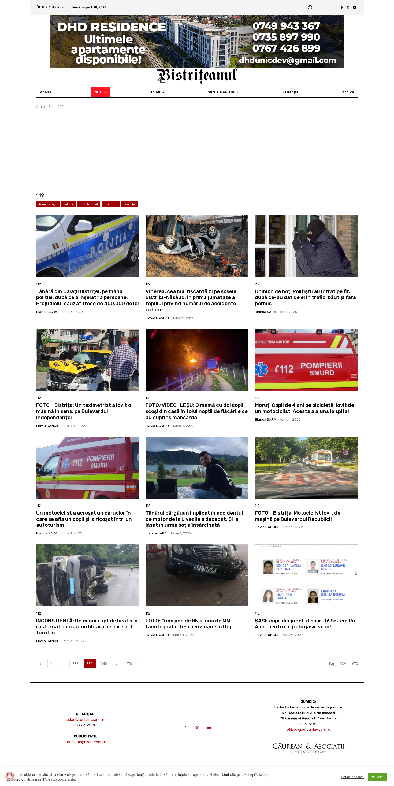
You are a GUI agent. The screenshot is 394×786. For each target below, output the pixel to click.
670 (129, 663)
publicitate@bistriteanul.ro (85, 742)
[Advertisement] (197, 150)
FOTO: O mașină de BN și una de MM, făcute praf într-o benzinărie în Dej (189, 624)
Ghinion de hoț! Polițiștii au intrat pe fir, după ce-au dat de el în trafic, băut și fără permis (305, 297)
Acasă (40, 106)
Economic (111, 204)
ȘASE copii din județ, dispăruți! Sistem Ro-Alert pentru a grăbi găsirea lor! (306, 624)
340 (104, 663)
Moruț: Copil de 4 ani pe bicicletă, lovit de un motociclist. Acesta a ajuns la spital (304, 408)
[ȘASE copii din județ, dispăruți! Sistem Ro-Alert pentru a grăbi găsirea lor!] (306, 575)
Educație (130, 204)
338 (75, 663)
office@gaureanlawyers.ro (308, 730)
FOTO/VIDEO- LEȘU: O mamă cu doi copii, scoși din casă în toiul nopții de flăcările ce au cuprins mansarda (197, 411)
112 (38, 284)
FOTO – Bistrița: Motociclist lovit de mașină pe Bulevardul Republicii (297, 516)
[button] (310, 7)
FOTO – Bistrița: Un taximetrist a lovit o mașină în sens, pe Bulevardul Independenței (83, 411)
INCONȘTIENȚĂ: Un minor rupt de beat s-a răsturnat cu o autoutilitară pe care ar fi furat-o (86, 627)
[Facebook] (342, 7)
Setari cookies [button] (352, 776)
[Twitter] (348, 7)
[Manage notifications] (9, 776)
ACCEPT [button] (377, 776)
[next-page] (141, 663)
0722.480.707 (85, 725)
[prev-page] (40, 663)
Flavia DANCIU (157, 318)
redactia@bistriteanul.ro (85, 720)
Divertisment (88, 204)
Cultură (68, 204)
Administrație (48, 204)
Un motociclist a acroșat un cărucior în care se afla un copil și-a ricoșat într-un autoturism (84, 519)
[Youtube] (354, 7)
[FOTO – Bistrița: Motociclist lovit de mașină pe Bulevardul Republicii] (306, 468)
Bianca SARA (46, 312)
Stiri (51, 106)
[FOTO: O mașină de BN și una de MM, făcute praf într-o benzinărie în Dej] (197, 575)
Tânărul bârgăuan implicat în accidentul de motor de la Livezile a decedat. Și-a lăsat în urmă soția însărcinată (194, 519)
